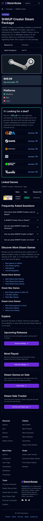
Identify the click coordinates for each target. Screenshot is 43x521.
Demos (5, 433)
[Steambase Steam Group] (26, 500)
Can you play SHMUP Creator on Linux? (19, 240)
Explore (5, 504)
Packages (9, 9)
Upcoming (26, 441)
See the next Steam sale (20, 407)
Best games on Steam (13, 263)
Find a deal (20, 386)
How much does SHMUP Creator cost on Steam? (19, 213)
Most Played (27, 429)
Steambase (25, 486)
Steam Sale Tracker (29, 454)
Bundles (5, 437)
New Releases (27, 437)
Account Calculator (9, 500)
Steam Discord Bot (9, 488)
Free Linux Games (12, 308)
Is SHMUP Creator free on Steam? (17, 220)
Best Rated (26, 425)
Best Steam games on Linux (15, 305)
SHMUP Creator (20, 9)
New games (9, 268)
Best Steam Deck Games (14, 279)
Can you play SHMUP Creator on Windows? (16, 227)
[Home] (2, 9)
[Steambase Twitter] (29, 500)
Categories (6, 458)
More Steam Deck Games (14, 284)
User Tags (6, 463)
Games (5, 425)
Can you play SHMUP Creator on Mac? (18, 234)
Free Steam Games (29, 463)
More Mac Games (12, 297)
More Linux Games (12, 310)
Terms (14, 517)
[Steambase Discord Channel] (23, 500)
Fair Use (20, 517)
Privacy (7, 517)
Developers (6, 467)
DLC (4, 429)
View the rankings (20, 364)
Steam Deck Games (29, 445)
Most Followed (27, 433)
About (27, 517)
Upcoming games (12, 270)
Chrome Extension (9, 484)
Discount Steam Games (31, 458)
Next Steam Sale (8, 496)
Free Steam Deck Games (14, 281)
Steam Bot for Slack (10, 492)
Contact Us (34, 517)
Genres (5, 454)
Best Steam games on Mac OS (16, 292)
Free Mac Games (11, 295)
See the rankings (20, 343)
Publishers (6, 471)
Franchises (6, 475)
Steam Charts (7, 441)
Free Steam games (12, 266)
